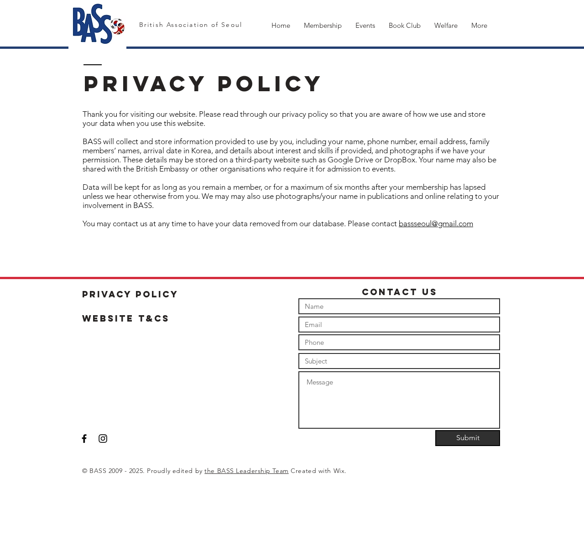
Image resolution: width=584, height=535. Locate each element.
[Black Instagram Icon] (103, 438)
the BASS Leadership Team (246, 471)
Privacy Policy (130, 294)
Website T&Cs (126, 318)
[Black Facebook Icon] (84, 438)
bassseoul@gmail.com (436, 223)
